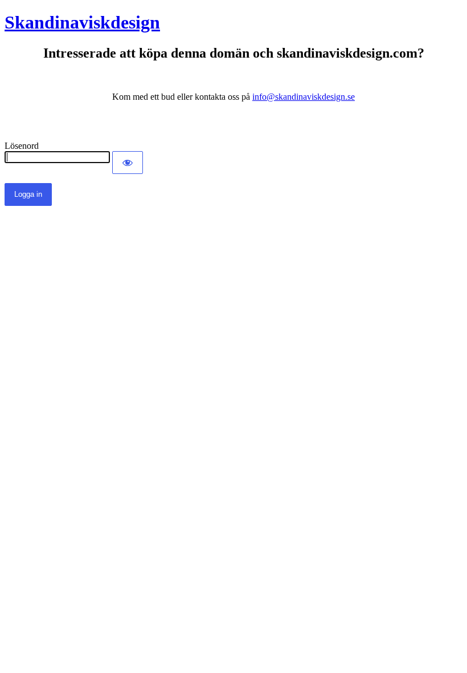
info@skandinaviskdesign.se (303, 97)
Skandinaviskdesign (82, 22)
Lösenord (22, 146)
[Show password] (127, 162)
